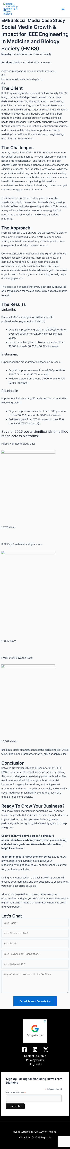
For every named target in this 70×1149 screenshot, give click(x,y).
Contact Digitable (35, 1056)
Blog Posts (35, 1064)
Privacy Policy (35, 1060)
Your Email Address (16, 1092)
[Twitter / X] (45, 1049)
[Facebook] (24, 1049)
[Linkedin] (35, 1049)
